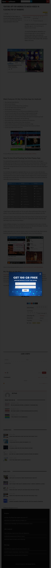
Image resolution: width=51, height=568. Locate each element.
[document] (25, 284)
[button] (40, 273)
